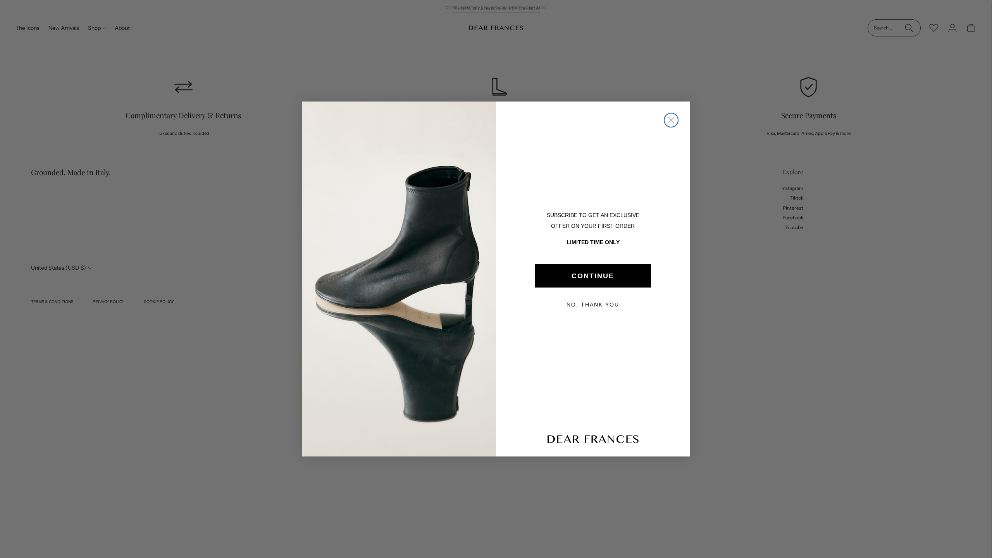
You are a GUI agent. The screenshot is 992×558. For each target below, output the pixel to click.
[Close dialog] (671, 120)
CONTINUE (593, 276)
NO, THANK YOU (593, 304)
